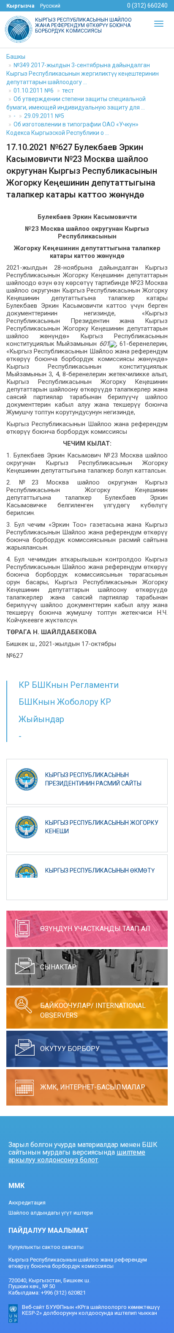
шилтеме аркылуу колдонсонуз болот (76, 1156)
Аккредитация (27, 1202)
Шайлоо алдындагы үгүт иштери (50, 1213)
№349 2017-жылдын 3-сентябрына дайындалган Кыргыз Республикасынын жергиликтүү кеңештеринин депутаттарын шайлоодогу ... (82, 73)
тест (68, 90)
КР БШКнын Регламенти (69, 685)
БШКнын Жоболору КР (65, 702)
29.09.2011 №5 (44, 115)
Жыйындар (41, 719)
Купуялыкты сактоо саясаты (46, 1247)
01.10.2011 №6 (34, 90)
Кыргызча (20, 6)
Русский (50, 6)
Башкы (15, 56)
